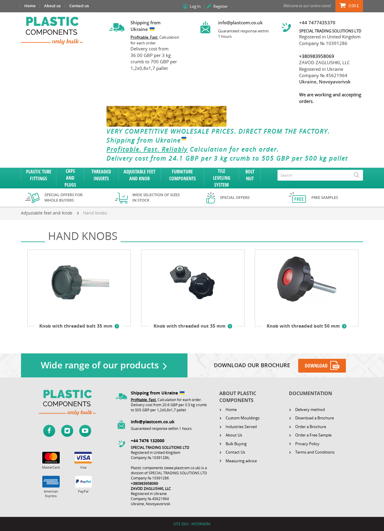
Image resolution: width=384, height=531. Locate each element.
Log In (195, 6)
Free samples (324, 197)
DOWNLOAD (316, 365)
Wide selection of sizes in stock (156, 197)
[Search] (356, 175)
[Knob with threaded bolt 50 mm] (306, 284)
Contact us (79, 5)
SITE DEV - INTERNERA (192, 523)
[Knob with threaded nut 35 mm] (192, 284)
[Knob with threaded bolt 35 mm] (79, 284)
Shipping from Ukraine (143, 140)
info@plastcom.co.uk (240, 23)
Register (220, 6)
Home (29, 5)
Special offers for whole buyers (63, 197)
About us (52, 5)
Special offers (235, 197)
